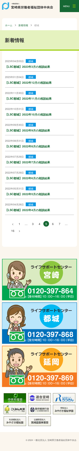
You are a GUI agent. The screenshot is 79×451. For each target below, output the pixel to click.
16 (12, 231)
